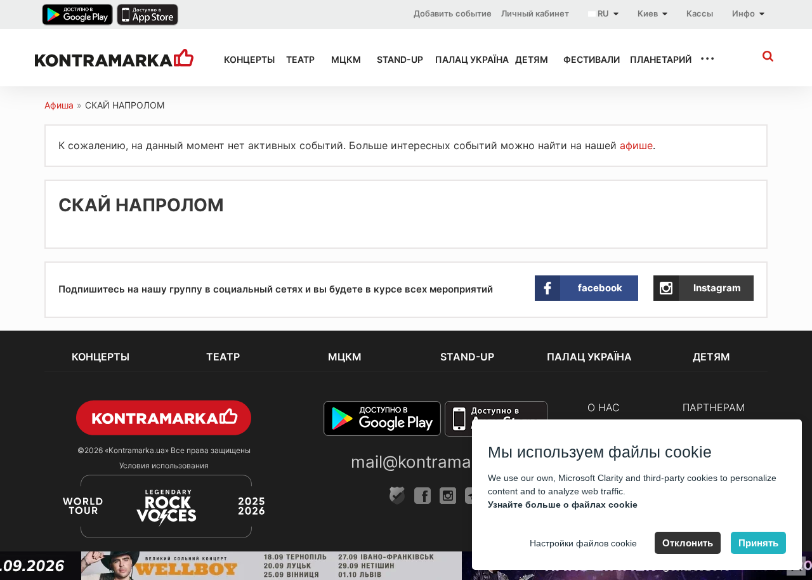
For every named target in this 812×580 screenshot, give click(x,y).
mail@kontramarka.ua (435, 461)
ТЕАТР (297, 59)
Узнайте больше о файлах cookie (563, 504)
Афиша (59, 105)
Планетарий (654, 59)
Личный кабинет (535, 13)
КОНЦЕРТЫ (243, 59)
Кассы (699, 13)
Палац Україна (463, 59)
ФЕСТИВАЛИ (585, 59)
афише (636, 145)
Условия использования (164, 465)
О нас (603, 407)
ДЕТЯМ (527, 59)
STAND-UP (394, 59)
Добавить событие (453, 13)
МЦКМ (342, 59)
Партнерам (714, 407)
